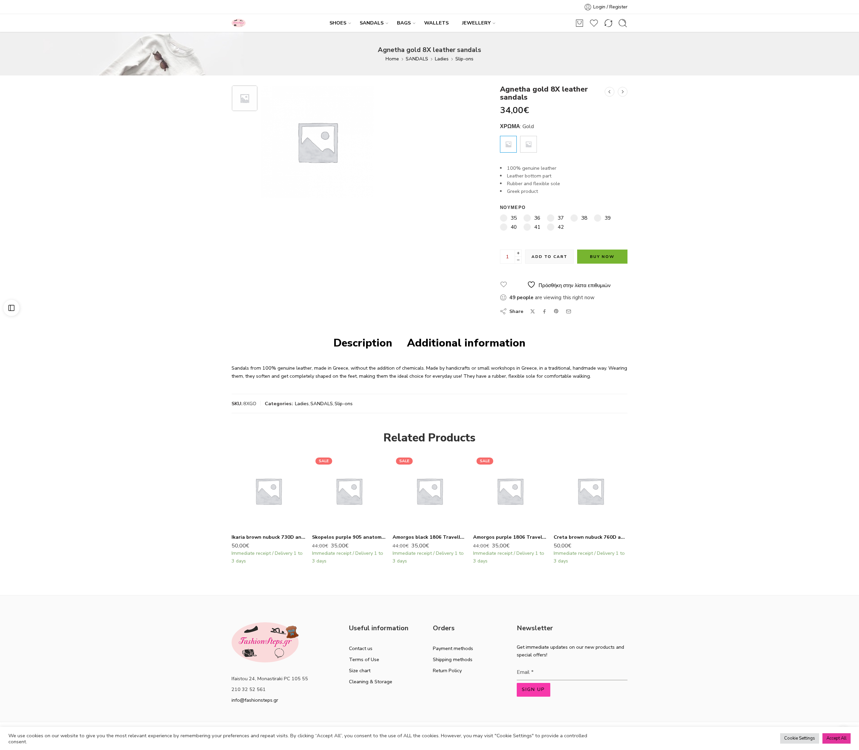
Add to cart (549, 256)
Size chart (359, 670)
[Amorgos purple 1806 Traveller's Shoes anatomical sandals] (510, 491)
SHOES (338, 22)
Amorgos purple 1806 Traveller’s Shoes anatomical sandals (510, 537)
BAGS (404, 22)
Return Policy (447, 670)
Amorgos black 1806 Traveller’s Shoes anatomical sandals (429, 537)
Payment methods (453, 648)
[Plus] (518, 253)
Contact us (360, 648)
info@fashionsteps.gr (255, 700)
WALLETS (436, 22)
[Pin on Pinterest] (556, 311)
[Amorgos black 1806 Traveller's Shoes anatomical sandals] (429, 491)
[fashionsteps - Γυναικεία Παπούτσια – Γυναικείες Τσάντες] (239, 23)
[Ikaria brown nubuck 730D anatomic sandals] (268, 491)
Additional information (466, 343)
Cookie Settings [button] (799, 738)
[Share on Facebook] (544, 311)
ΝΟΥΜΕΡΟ (512, 208)
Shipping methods (452, 659)
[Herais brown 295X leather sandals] (622, 92)
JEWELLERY (476, 22)
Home (392, 58)
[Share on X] (532, 311)
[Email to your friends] (568, 311)
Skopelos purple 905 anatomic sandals (349, 537)
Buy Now (602, 256)
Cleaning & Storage (370, 681)
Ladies (442, 58)
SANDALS (372, 22)
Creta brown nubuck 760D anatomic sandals (590, 537)
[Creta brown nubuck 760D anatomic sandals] (590, 491)
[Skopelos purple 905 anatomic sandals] (349, 491)
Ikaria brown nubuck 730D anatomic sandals (268, 537)
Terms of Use (364, 659)
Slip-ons (464, 58)
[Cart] (579, 23)
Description (363, 343)
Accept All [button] (836, 738)
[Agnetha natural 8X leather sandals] (609, 92)
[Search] (622, 23)
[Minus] (518, 260)
